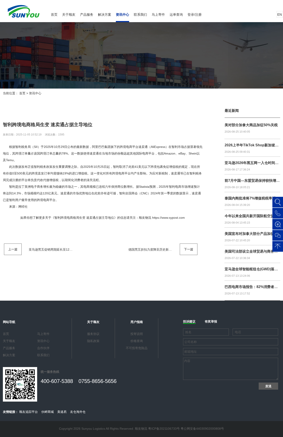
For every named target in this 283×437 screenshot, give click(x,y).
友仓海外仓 (78, 412)
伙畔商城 (47, 412)
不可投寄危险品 (136, 348)
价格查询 (136, 341)
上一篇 (12, 249)
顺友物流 (145, 217)
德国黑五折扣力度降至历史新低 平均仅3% (157, 249)
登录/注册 (194, 14)
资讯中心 (122, 14)
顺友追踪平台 (28, 412)
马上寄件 (158, 14)
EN (279, 14)
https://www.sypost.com (168, 217)
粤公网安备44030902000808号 (202, 428)
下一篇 (188, 249)
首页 (54, 14)
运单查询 (176, 14)
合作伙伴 (43, 348)
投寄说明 (136, 334)
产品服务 (86, 14)
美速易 (62, 412)
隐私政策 (93, 341)
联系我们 (140, 14)
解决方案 (104, 14)
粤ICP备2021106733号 (164, 428)
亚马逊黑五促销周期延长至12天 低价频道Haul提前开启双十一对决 (74, 249)
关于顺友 (68, 14)
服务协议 (93, 334)
